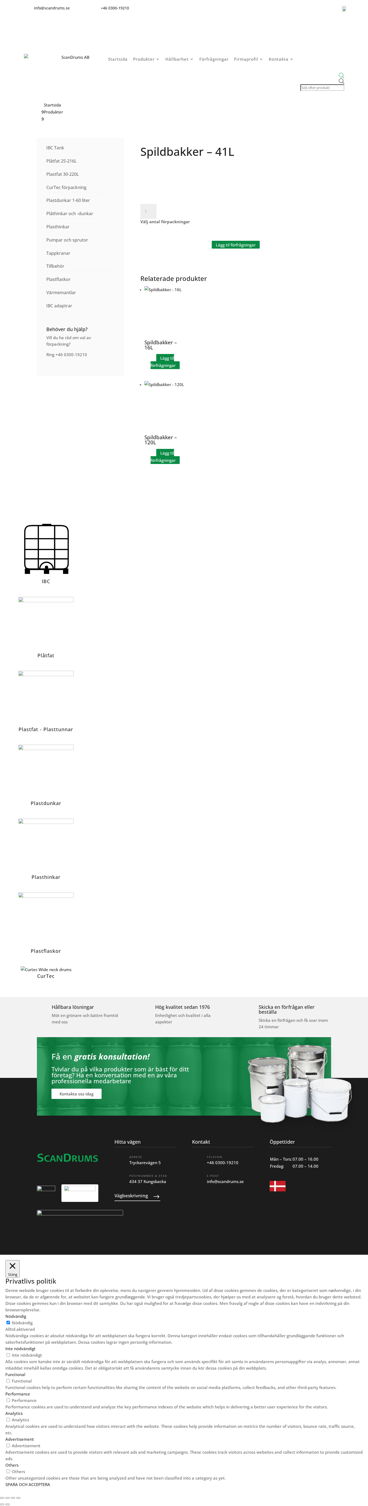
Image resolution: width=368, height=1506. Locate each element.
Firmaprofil (246, 59)
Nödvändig (22, 1322)
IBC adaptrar (59, 306)
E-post (213, 1176)
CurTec (46, 976)
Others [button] (12, 1465)
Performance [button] (17, 1394)
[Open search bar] (321, 75)
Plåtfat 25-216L (61, 161)
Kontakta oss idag (76, 1093)
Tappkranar (58, 253)
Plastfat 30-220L (62, 174)
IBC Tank (55, 148)
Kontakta (279, 59)
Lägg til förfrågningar (236, 244)
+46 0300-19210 (222, 1162)
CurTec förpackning (66, 187)
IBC (46, 581)
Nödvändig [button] (15, 1316)
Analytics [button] (14, 1413)
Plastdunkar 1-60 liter (68, 200)
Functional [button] (15, 1374)
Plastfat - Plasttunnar (46, 729)
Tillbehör (55, 266)
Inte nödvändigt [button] (20, 1348)
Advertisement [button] (19, 1439)
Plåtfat (45, 655)
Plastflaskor (58, 279)
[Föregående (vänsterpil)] (2, 1504)
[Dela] (13, 1498)
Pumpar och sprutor (67, 240)
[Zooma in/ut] (2, 1498)
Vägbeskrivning (131, 1195)
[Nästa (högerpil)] (7, 1504)
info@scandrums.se (225, 1181)
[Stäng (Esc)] (18, 1498)
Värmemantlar (61, 292)
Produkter (144, 59)
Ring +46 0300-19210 (66, 354)
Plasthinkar (58, 227)
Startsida (118, 59)
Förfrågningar (214, 59)
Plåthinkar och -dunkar (69, 213)
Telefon (215, 1157)
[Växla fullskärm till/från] (7, 1498)
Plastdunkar (46, 803)
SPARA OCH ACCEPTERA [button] (27, 1484)
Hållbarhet (177, 59)
